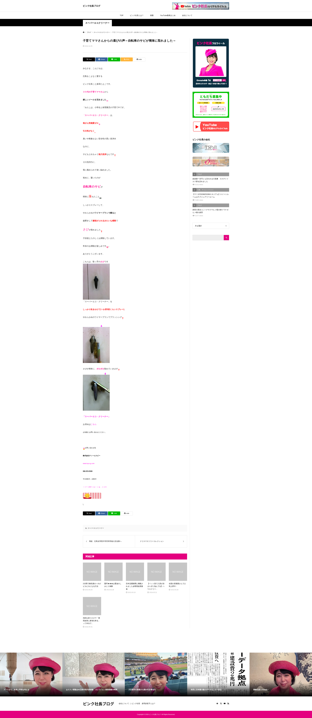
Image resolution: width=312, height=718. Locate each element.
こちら (94, 424)
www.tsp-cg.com (88, 463)
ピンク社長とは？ (137, 15)
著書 (152, 15)
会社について (187, 15)
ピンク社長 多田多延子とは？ (143, 703)
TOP (121, 15)
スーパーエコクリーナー (97, 23)
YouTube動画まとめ (168, 15)
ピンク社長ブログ (91, 5)
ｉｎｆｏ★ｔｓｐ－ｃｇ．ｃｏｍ (95, 487)
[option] (31, 674)
